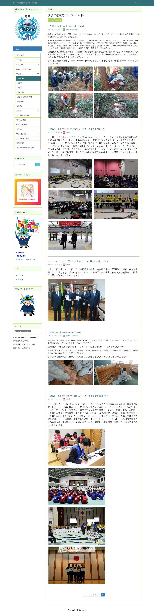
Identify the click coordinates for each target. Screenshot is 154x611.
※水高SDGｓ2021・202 (25, 259)
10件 (58, 20)
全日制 (20, 275)
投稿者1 (68, 132)
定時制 (20, 279)
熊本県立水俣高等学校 (27, 2)
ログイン (138, 3)
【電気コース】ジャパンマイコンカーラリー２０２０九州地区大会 (78, 395)
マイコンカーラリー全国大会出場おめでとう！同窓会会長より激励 (78, 261)
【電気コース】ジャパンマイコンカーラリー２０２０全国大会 (76, 128)
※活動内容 (20, 252)
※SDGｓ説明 (21, 256)
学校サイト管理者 (71, 29)
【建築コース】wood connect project (66, 26)
